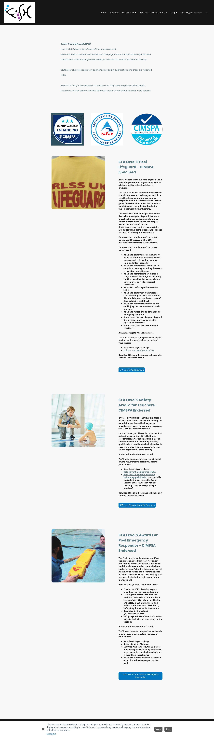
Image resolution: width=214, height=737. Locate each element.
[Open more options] (206, 12)
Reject (168, 729)
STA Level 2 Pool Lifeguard (132, 370)
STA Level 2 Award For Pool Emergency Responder (141, 676)
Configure (51, 733)
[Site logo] (19, 12)
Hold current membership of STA (138, 350)
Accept (158, 729)
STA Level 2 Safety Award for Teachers (137, 505)
